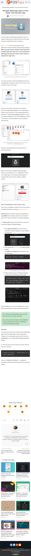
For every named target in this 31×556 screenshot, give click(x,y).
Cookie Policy (17, 551)
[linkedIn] (24, 420)
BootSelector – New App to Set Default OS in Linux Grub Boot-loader (8, 494)
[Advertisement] (15, 383)
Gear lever (5, 45)
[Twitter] (17, 420)
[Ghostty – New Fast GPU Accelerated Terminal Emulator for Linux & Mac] (23, 467)
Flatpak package (22, 209)
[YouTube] (17, 545)
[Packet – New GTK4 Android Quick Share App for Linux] (8, 467)
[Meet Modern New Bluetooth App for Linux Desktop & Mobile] (23, 506)
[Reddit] (28, 420)
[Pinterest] (20, 420)
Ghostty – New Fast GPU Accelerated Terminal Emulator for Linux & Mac (22, 475)
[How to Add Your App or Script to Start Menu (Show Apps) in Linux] (8, 506)
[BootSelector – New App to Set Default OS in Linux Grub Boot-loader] (8, 486)
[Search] (28, 2)
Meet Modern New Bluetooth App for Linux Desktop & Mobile (22, 514)
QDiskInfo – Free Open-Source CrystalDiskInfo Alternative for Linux (22, 494)
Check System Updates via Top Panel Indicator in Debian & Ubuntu (22, 533)
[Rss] (20, 545)
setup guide (17, 247)
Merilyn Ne (15, 431)
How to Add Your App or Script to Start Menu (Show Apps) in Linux (8, 514)
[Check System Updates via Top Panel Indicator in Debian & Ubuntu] (23, 525)
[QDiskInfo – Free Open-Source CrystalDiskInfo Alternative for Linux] (23, 486)
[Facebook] (13, 420)
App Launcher (14, 15)
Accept (15, 554)
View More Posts (15, 432)
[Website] (26, 444)
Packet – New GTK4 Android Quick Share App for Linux (7, 475)
